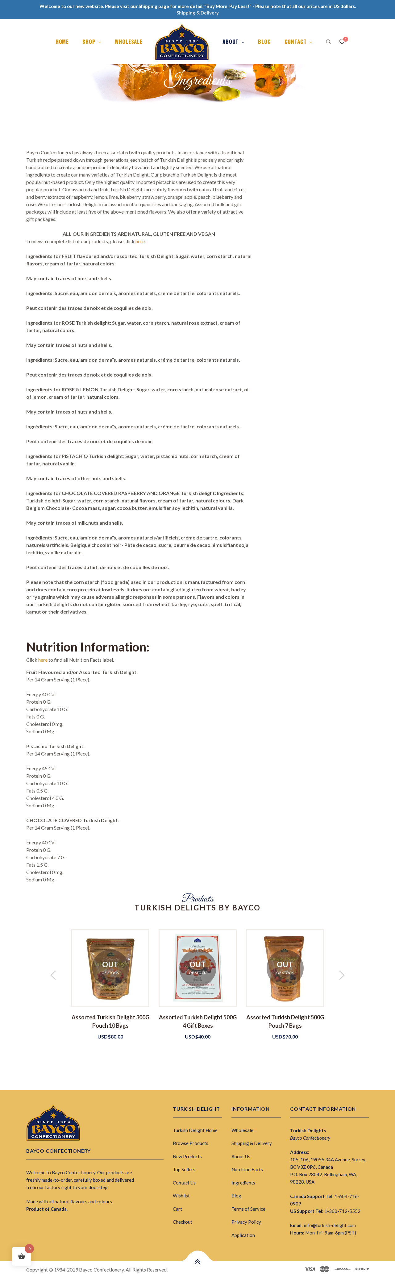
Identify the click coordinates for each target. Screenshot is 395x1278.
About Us (240, 1156)
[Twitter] (39, 1223)
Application (243, 1235)
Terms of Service (248, 1209)
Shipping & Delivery (251, 1143)
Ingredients (243, 1182)
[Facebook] (28, 1223)
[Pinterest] (50, 1223)
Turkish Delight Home (195, 1130)
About (230, 41)
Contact (296, 41)
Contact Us (184, 1182)
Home (62, 41)
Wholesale (129, 41)
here (140, 241)
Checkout (182, 1222)
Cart (177, 1209)
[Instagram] (60, 1223)
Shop (88, 41)
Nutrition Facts (247, 1169)
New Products (187, 1156)
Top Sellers (184, 1169)
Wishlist (181, 1195)
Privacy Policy (246, 1222)
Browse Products (190, 1143)
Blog (264, 41)
